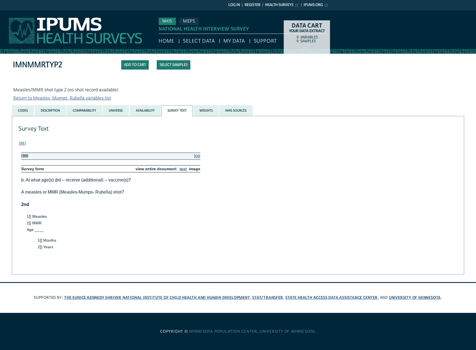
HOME (166, 41)
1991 (22, 143)
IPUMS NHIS (12, 13)
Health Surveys (279, 4)
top (197, 155)
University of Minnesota (415, 297)
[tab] (23, 110)
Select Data (199, 41)
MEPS (189, 21)
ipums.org (313, 4)
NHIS (167, 21)
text (183, 169)
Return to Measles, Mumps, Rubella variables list (62, 98)
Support (265, 41)
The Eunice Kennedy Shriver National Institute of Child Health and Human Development (157, 297)
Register (252, 4)
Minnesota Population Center (223, 331)
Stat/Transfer (267, 297)
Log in (234, 4)
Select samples (173, 64)
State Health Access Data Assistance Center (331, 297)
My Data (234, 41)
